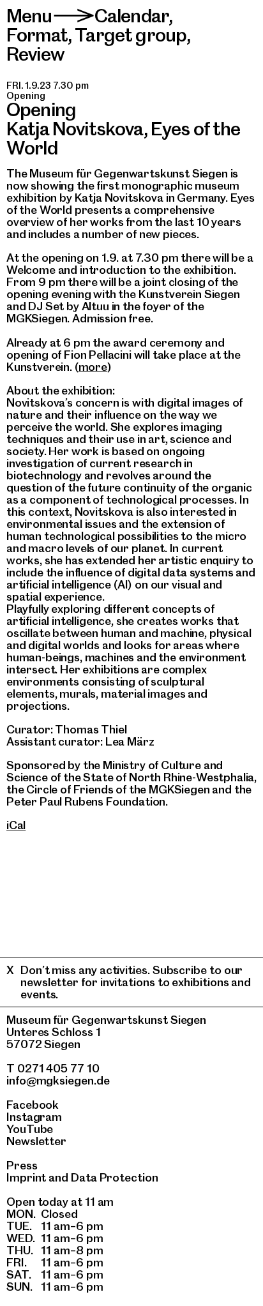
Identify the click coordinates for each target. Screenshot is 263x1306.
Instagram (34, 1116)
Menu (29, 15)
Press (22, 1165)
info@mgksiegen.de (58, 1080)
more (93, 366)
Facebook (32, 1104)
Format (37, 35)
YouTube (29, 1129)
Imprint (26, 1177)
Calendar (131, 15)
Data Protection (114, 1177)
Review (35, 54)
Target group (130, 35)
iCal (16, 825)
